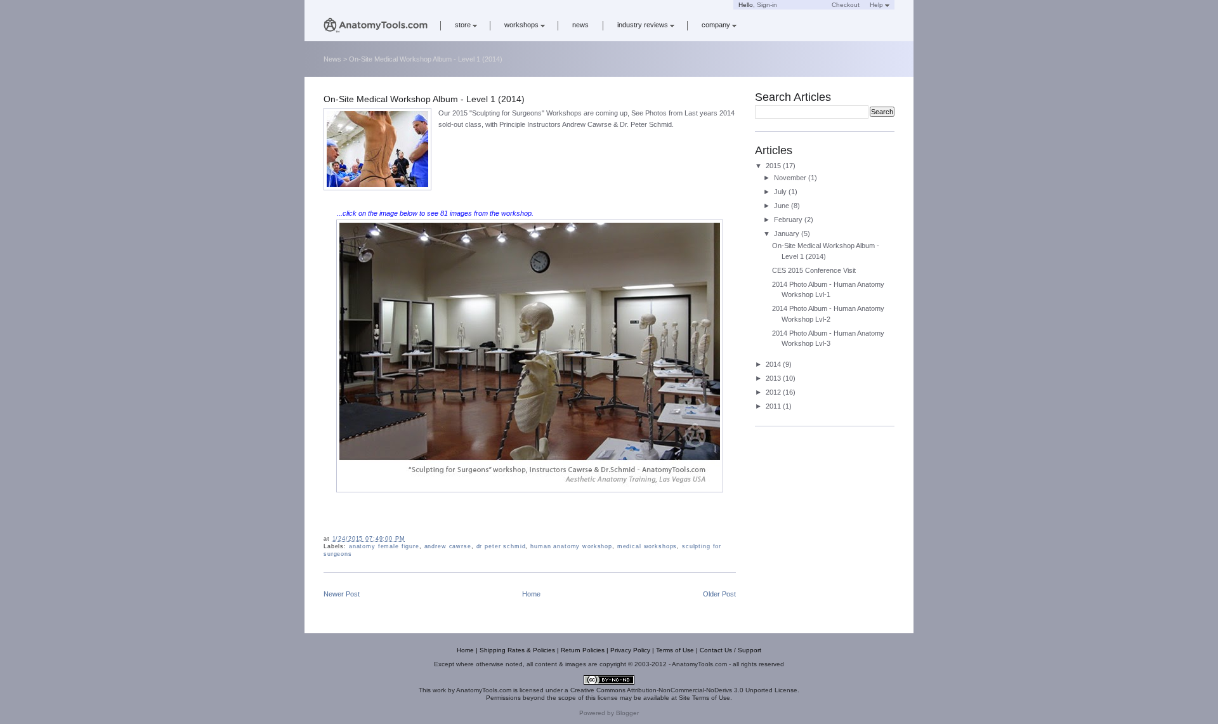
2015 (774, 165)
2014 (774, 364)
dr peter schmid (501, 546)
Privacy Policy (630, 650)
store (463, 25)
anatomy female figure (384, 546)
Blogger (627, 712)
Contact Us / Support (730, 650)
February (789, 219)
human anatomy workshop (571, 546)
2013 (774, 378)
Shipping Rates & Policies (517, 650)
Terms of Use (675, 650)
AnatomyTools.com (483, 690)
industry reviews (642, 25)
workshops (521, 25)
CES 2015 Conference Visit (814, 270)
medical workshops (647, 546)
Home (531, 594)
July (781, 191)
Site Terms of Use (704, 697)
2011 (774, 406)
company (716, 25)
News (332, 59)
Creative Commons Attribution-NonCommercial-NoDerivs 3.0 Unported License (683, 690)
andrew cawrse (447, 546)
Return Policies (583, 650)
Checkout (846, 4)
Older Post (719, 594)
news (580, 25)
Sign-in (767, 4)
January (787, 233)
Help (876, 4)
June (782, 205)
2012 (774, 392)
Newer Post (342, 594)
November (791, 177)
